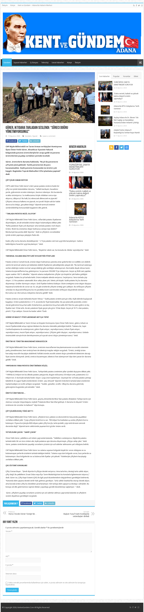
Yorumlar (126, 76)
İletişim (5, 5)
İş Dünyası (34, 62)
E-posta (9, 565)
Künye (12, 5)
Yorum (9, 531)
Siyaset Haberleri (20, 62)
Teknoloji (45, 62)
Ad (7, 556)
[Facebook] (136, 5)
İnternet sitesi (11, 574)
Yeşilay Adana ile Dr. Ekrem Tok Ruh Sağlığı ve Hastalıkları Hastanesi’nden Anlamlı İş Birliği (126, 120)
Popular (116, 76)
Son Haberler (104, 76)
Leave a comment (49, 136)
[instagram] (142, 5)
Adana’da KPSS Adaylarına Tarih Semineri (76, 219)
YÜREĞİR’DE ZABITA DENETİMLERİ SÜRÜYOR (79, 167)
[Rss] (134, 5)
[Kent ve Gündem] (72, 32)
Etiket (136, 76)
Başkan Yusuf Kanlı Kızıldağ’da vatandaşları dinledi (76, 514)
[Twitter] (139, 5)
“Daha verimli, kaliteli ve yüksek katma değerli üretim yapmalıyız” (80, 193)
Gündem (7, 62)
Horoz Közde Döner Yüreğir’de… (22, 513)
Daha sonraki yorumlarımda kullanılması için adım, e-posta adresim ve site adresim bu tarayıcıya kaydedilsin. (45, 584)
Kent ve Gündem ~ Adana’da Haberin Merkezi (35, 5)
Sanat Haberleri (58, 62)
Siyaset (34, 136)
